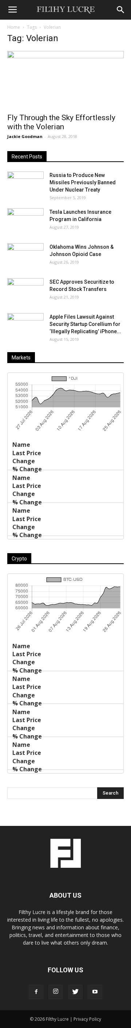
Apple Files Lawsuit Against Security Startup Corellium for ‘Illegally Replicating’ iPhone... (85, 324)
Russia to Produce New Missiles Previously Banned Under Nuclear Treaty (82, 182)
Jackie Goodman (25, 136)
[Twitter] (75, 992)
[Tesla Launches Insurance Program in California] (25, 221)
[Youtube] (95, 992)
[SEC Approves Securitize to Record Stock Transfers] (25, 291)
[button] (121, 10)
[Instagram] (55, 992)
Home (13, 27)
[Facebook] (36, 992)
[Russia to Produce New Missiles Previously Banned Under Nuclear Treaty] (25, 184)
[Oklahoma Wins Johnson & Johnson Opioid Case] (25, 256)
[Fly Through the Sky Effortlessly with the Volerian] (65, 80)
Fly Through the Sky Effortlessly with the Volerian (61, 122)
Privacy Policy (87, 1019)
